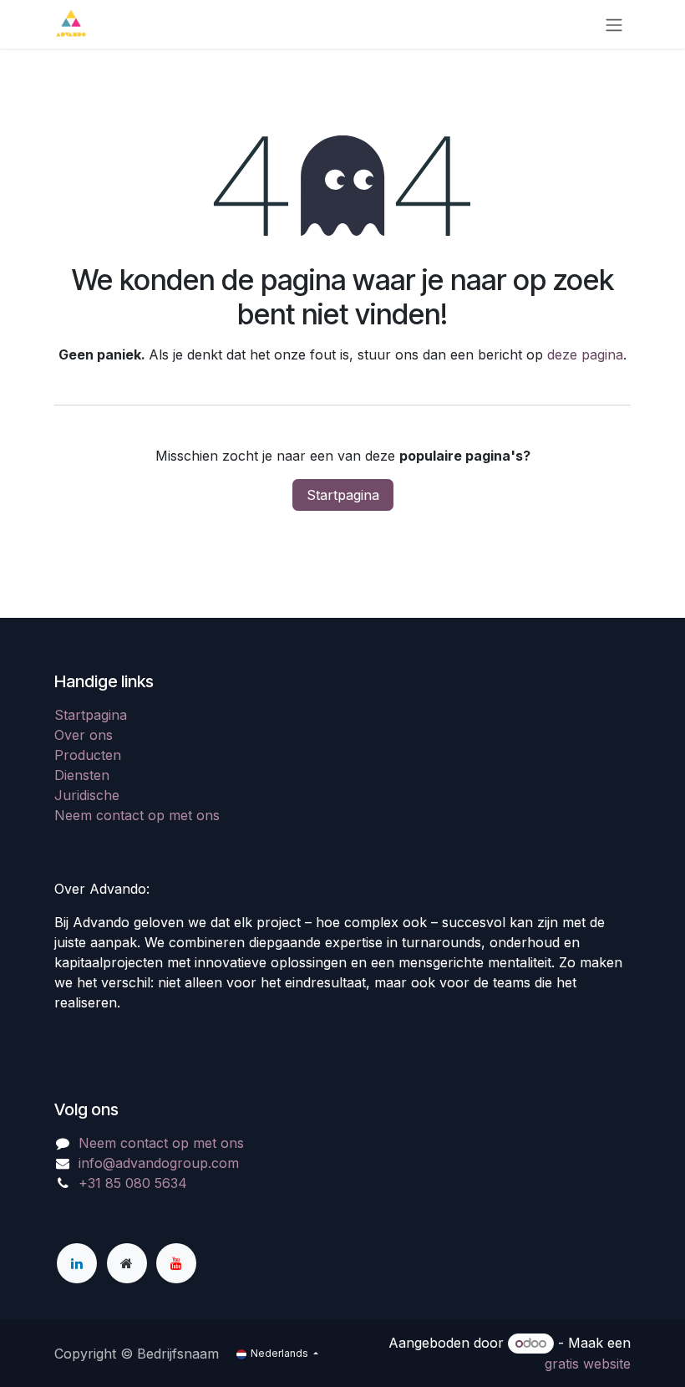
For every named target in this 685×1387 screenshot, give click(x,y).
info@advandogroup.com (159, 1163)
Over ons (83, 735)
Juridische (86, 795)
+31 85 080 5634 (133, 1183)
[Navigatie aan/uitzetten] (614, 24)
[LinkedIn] (77, 1263)
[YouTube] (176, 1263)
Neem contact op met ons (137, 815)
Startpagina (343, 495)
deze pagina (585, 354)
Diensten (81, 775)
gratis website (588, 1363)
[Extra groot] (127, 1263)
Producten (87, 755)
